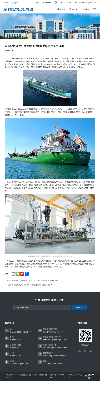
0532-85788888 (16, 339)
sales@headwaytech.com (53, 332)
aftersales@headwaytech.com (54, 355)
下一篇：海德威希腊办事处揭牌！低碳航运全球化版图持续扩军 (29, 285)
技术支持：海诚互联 (75, 376)
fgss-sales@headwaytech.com (55, 347)
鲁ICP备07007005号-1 (57, 376)
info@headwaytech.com (19, 363)
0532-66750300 (16, 347)
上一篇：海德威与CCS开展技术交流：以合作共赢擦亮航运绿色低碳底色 (32, 280)
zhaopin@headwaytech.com (54, 363)
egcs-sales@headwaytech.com (55, 339)
